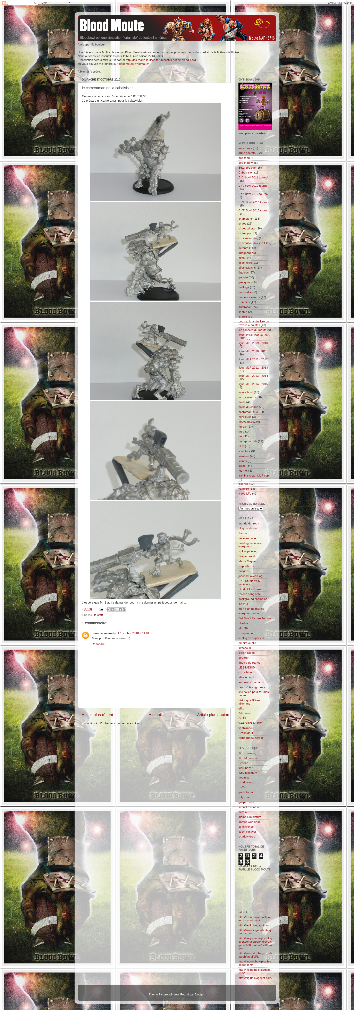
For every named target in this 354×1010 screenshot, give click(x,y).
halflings (243, 287)
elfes (241, 257)
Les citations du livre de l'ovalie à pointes (253, 323)
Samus (242, 533)
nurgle (242, 426)
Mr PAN (243, 628)
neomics (243, 777)
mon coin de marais (251, 608)
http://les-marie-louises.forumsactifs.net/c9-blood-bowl (161, 59)
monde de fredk (248, 523)
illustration (245, 307)
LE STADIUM (246, 667)
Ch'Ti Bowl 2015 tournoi (253, 210)
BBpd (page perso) (250, 737)
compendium (246, 633)
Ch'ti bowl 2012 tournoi (253, 185)
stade (242, 465)
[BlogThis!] (112, 609)
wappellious (246, 566)
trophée (243, 483)
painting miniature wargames (250, 545)
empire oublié (247, 643)
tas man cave (247, 538)
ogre (241, 431)
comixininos (246, 826)
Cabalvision (245, 172)
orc (240, 436)
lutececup (244, 647)
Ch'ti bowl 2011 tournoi (253, 177)
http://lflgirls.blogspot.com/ (255, 977)
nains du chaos (248, 407)
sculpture (244, 451)
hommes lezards (249, 297)
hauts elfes (245, 292)
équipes (243, 272)
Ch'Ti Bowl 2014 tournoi (253, 202)
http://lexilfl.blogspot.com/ (254, 925)
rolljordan (244, 797)
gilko (241, 708)
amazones (245, 148)
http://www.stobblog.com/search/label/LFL (255, 955)
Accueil (155, 715)
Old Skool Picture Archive (254, 618)
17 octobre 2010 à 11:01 (133, 633)
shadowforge (246, 782)
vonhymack (245, 728)
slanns (242, 461)
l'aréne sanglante (249, 594)
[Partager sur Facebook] (120, 609)
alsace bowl (246, 677)
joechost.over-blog (250, 576)
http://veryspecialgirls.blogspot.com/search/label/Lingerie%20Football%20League (255, 943)
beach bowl (245, 162)
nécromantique (248, 411)
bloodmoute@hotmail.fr (133, 63)
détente (243, 248)
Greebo (243, 763)
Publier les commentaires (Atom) (121, 723)
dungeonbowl (247, 252)
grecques (244, 282)
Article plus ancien (213, 715)
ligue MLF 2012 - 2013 (253, 367)
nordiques (244, 416)
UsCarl (242, 787)
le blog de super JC (251, 638)
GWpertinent (246, 556)
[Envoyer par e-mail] (109, 609)
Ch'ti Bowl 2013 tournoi (253, 193)
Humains (244, 302)
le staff (98, 614)
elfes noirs (245, 262)
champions (245, 218)
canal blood (245, 672)
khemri (242, 311)
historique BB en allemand (249, 702)
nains (241, 402)
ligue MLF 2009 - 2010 (253, 343)
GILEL (242, 718)
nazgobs (244, 571)
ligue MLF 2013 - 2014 (253, 375)
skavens (243, 456)
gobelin (243, 277)
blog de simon (247, 528)
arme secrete (247, 152)
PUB (241, 446)
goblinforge (245, 792)
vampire (243, 488)
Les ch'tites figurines (251, 687)
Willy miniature (247, 772)
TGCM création (248, 758)
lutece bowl (245, 392)
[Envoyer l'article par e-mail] (101, 609)
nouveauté (245, 421)
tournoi (242, 470)
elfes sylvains (247, 267)
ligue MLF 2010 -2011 (252, 351)
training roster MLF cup (253, 475)
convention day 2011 (251, 243)
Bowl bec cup (247, 167)
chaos (242, 223)
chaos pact (245, 233)
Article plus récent (97, 715)
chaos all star (247, 228)
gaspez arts (246, 802)
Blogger (199, 994)
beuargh (243, 657)
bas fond (244, 157)
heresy (242, 812)
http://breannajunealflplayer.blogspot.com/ (254, 919)
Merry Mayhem (248, 561)
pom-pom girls (247, 441)
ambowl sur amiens (251, 682)
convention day (248, 238)
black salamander (104, 633)
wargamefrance (248, 613)
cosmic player (247, 831)
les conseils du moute (252, 329)
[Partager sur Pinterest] (124, 609)
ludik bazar (245, 767)
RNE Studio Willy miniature (249, 582)
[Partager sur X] (116, 609)
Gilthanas (244, 713)
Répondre (98, 644)
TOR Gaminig (247, 753)
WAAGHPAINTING (250, 723)
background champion (252, 598)
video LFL (244, 493)
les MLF (243, 603)
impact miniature (249, 807)
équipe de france (249, 662)
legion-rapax (246, 652)
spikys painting (248, 551)
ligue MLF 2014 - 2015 (253, 384)
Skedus (243, 623)
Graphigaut (245, 732)
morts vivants (247, 397)
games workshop (249, 821)
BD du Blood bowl (249, 589)
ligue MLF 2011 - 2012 (253, 359)
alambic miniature (249, 816)
